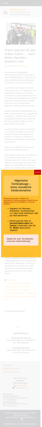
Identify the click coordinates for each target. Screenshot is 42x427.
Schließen (37, 172)
